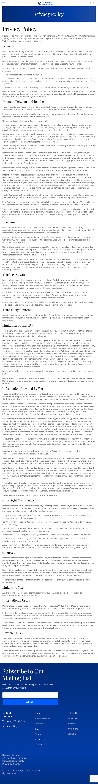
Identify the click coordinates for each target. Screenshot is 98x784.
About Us (40, 739)
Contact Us (40, 744)
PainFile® (39, 723)
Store (37, 713)
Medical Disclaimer (8, 714)
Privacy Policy (9, 726)
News (38, 733)
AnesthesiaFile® (42, 718)
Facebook (73, 718)
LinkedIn (72, 733)
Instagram (73, 728)
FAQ (37, 728)
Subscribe (30, 701)
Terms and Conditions (14, 721)
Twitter (71, 723)
